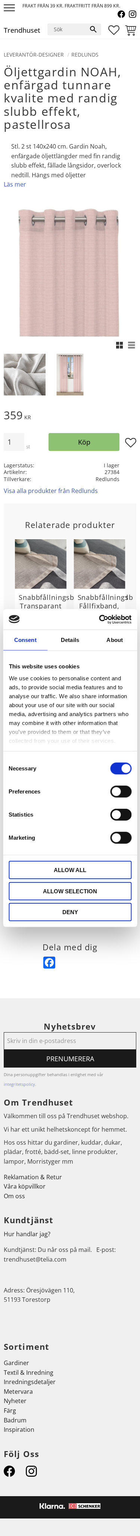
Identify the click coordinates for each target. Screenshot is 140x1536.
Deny (70, 912)
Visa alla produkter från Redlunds (51, 491)
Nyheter (15, 1401)
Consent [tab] (25, 640)
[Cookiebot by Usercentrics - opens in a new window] (99, 619)
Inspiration (19, 1429)
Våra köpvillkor (25, 1186)
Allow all (70, 870)
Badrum (15, 1420)
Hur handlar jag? (27, 1234)
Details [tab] (70, 640)
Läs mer (15, 184)
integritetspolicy (19, 1084)
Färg (10, 1410)
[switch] (120, 792)
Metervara (18, 1391)
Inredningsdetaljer (30, 1382)
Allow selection (70, 891)
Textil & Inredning (28, 1372)
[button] (10, 8)
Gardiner (16, 1363)
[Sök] (93, 29)
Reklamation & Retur (33, 1177)
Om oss (14, 1196)
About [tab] (114, 640)
